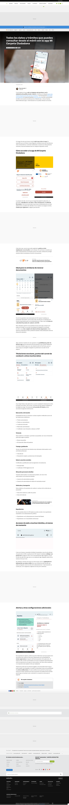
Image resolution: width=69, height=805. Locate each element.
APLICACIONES (22, 3)
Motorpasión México (42, 796)
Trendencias (50, 783)
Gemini (24, 29)
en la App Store (37, 97)
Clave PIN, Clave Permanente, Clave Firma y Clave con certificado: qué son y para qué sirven (42, 261)
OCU (49, 29)
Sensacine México (26, 795)
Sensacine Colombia (24, 798)
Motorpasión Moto (43, 784)
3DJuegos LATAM (17, 795)
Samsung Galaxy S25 (17, 753)
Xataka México (9, 795)
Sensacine (24, 783)
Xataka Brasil (9, 797)
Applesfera (8, 785)
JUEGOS (28, 3)
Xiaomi (47, 29)
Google (17, 764)
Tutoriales (21, 690)
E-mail (19, 47)
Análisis (17, 760)
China (35, 29)
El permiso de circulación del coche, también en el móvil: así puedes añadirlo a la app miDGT (42, 502)
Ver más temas (9, 769)
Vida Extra (16, 784)
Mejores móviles (44, 753)
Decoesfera (50, 784)
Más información (42, 803)
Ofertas (39, 29)
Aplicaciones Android (29, 760)
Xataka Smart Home (9, 788)
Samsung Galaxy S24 (56, 753)
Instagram (58, 3)
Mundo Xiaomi (9, 789)
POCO (53, 29)
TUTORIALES (34, 3)
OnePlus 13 (50, 753)
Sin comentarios (10, 47)
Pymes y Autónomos (58, 785)
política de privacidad (49, 763)
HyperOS (20, 29)
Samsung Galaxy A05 (36, 753)
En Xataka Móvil (35, 500)
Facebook (15, 47)
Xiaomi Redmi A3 (24, 753)
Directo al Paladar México (34, 796)
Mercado (27, 762)
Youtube (60, 3)
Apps (26, 690)
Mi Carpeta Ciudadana (36, 690)
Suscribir (52, 761)
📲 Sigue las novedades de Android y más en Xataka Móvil (34, 27)
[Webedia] (60, 0)
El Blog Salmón (58, 783)
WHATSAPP (50, 3)
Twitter (62, 3)
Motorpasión (42, 783)
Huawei (8, 764)
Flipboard (56, 3)
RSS (47, 769)
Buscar (61, 774)
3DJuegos (16, 783)
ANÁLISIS (10, 3)
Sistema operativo (19, 762)
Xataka (8, 783)
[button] (23, 88)
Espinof (24, 784)
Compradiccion (50, 785)
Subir (60, 778)
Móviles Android (9, 760)
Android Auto (18, 765)
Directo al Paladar (34, 783)
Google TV (15, 29)
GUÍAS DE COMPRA (42, 3)
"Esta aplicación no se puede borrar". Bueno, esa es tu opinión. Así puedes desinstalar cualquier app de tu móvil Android (31, 750)
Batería (43, 29)
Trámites (29, 690)
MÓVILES (16, 3)
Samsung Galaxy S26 (30, 29)
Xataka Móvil (9, 784)
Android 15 (30, 753)
